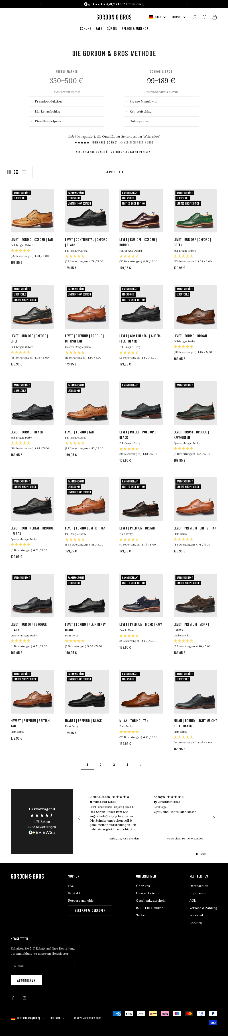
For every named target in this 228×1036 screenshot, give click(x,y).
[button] (79, 817)
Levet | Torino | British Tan (85, 528)
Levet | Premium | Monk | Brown (191, 627)
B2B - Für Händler (149, 908)
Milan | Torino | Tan (133, 720)
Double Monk (126, 630)
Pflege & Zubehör (135, 28)
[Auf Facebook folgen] (13, 998)
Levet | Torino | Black (27, 432)
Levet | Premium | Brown (137, 528)
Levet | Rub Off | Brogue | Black (30, 627)
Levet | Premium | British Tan (195, 528)
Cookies (195, 923)
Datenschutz (198, 886)
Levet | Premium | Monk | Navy (140, 624)
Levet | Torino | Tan (79, 432)
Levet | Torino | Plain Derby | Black (86, 627)
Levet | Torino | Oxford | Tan (32, 239)
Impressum (197, 893)
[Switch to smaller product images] (16, 172)
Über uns (143, 886)
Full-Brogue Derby (129, 347)
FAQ (71, 886)
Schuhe (85, 28)
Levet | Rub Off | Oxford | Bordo (138, 242)
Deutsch (176, 17)
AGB (192, 901)
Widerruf (196, 915)
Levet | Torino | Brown (190, 335)
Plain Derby (126, 533)
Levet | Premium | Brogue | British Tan (84, 338)
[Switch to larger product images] (9, 172)
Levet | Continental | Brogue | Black (32, 531)
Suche (140, 915)
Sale (99, 28)
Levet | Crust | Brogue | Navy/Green (191, 435)
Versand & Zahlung (203, 908)
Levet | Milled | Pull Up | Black (137, 435)
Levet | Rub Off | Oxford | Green (192, 242)
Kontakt (74, 893)
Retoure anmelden (81, 901)
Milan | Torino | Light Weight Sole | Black (195, 723)
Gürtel (112, 28)
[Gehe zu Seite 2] (140, 765)
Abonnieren (26, 980)
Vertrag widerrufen (90, 910)
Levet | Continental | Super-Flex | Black (140, 338)
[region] (146, 817)
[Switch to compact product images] (24, 172)
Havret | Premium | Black (83, 720)
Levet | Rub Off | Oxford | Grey (29, 338)
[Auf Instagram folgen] (24, 998)
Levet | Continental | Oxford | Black (86, 242)
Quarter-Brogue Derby (78, 347)
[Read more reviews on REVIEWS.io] (41, 833)
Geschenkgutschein (150, 901)
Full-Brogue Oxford (22, 245)
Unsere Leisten (147, 893)
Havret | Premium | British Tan (30, 723)
